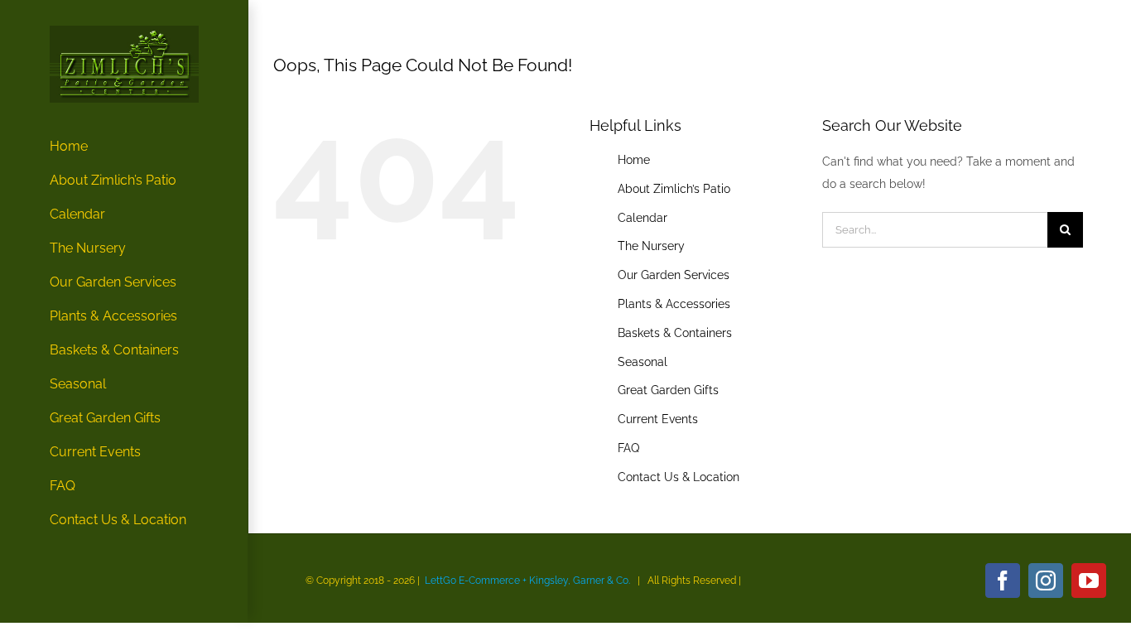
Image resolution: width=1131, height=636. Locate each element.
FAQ (628, 448)
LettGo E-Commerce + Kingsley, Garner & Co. (527, 580)
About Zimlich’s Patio (674, 188)
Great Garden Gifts (668, 390)
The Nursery (651, 246)
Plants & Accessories (674, 304)
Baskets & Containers (675, 333)
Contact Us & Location (678, 477)
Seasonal (642, 362)
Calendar (642, 217)
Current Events (658, 419)
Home (634, 159)
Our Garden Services (673, 275)
